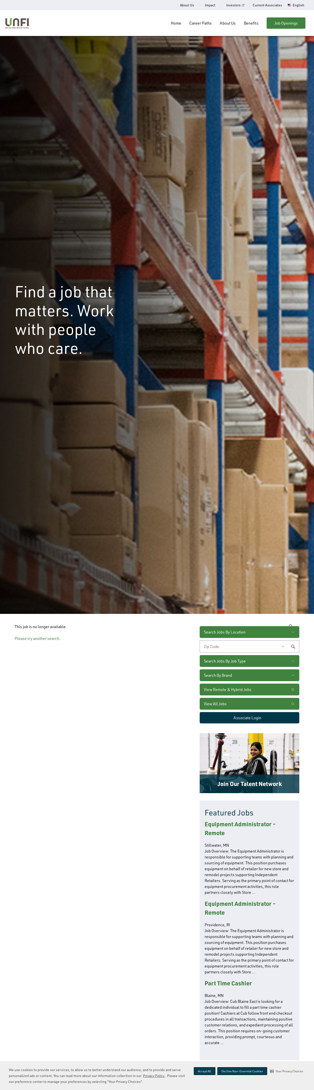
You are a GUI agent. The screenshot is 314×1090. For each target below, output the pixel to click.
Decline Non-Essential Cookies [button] (242, 1071)
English (298, 5)
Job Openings (286, 23)
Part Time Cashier (228, 983)
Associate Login (247, 717)
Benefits (251, 23)
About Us (187, 5)
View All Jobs (215, 703)
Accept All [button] (204, 1071)
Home (176, 23)
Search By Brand (218, 675)
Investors (233, 5)
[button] (286, 1071)
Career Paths (200, 23)
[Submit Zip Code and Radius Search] (293, 646)
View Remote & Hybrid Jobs (227, 689)
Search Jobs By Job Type (225, 661)
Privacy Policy (154, 1076)
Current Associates (267, 5)
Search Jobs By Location (225, 632)
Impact (210, 5)
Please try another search (37, 638)
